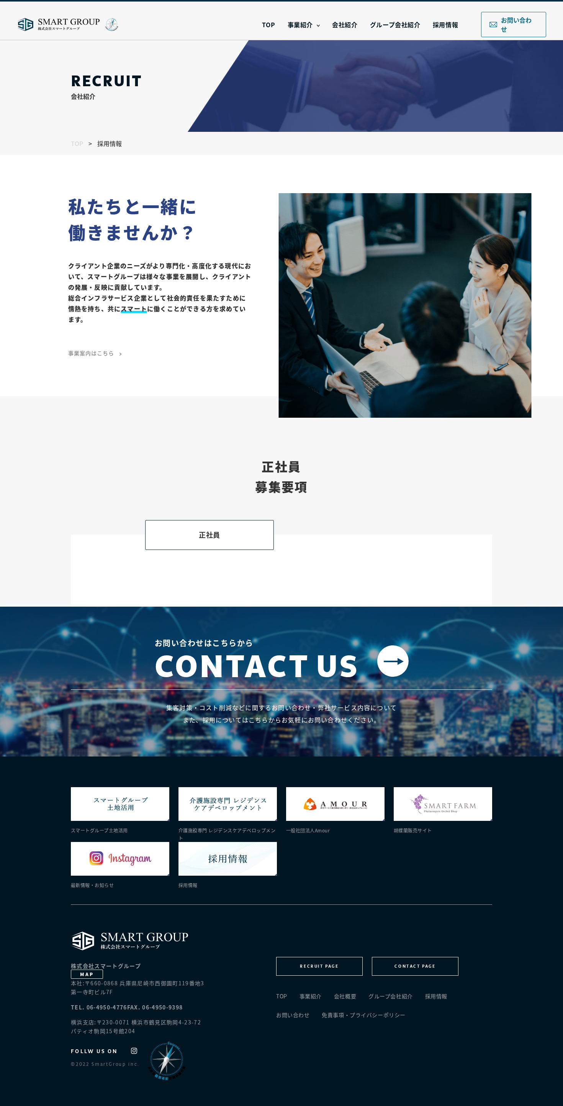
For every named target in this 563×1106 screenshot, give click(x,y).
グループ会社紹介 (395, 24)
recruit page (319, 966)
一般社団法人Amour (308, 830)
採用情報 (445, 24)
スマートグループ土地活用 (99, 830)
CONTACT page (414, 966)
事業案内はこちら (92, 353)
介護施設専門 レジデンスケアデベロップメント (226, 834)
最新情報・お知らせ (92, 885)
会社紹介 (345, 24)
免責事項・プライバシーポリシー (363, 1015)
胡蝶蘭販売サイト (413, 830)
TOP (268, 24)
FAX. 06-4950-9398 (155, 1007)
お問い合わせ (516, 24)
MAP (86, 974)
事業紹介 (300, 24)
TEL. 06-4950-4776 (99, 1007)
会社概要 (345, 996)
